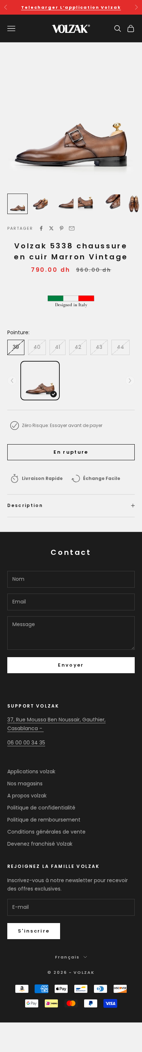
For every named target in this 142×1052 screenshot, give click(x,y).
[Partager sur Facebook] (41, 228)
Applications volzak (31, 771)
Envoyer (71, 665)
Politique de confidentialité (41, 807)
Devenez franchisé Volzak (39, 843)
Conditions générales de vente (46, 831)
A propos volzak (27, 795)
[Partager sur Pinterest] (61, 228)
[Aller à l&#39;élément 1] (17, 204)
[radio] (40, 380)
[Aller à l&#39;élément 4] (87, 204)
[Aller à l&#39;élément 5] (110, 204)
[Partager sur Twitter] (51, 228)
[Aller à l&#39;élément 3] (64, 204)
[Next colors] (130, 380)
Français (67, 957)
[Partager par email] (72, 228)
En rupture (71, 452)
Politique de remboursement (43, 819)
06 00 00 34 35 (26, 742)
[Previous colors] (12, 380)
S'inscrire (34, 930)
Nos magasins (25, 783)
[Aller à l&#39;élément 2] (41, 204)
